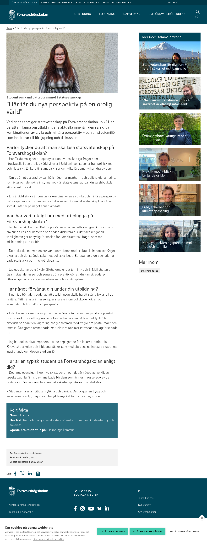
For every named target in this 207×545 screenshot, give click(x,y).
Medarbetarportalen (117, 2)
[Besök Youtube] (91, 508)
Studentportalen (87, 2)
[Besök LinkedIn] (107, 508)
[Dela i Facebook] (17, 474)
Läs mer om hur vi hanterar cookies (48, 539)
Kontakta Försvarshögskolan (24, 504)
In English (170, 2)
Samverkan (131, 14)
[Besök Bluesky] (99, 508)
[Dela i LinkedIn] (32, 474)
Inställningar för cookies (184, 531)
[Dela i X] (22, 474)
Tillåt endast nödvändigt (147, 531)
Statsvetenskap (149, 270)
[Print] (39, 473)
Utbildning (82, 14)
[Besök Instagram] (82, 508)
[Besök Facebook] (75, 508)
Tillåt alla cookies (112, 531)
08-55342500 (25, 512)
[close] (202, 518)
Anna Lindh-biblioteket (56, 2)
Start (9, 28)
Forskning (107, 14)
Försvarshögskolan (24, 2)
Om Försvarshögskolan (166, 14)
